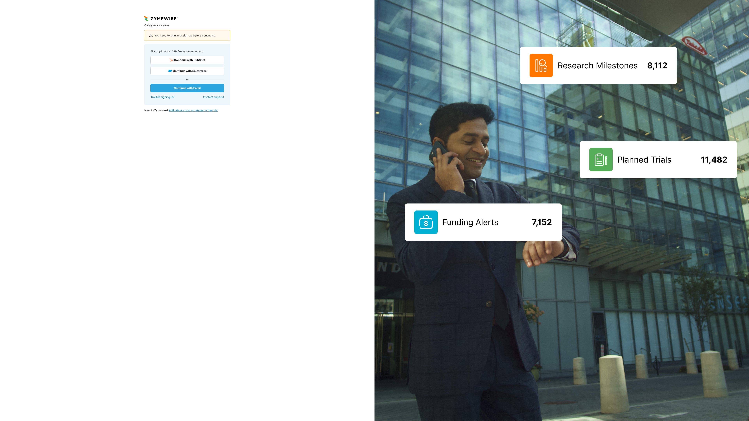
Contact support (213, 97)
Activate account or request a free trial (193, 110)
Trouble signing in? (162, 97)
